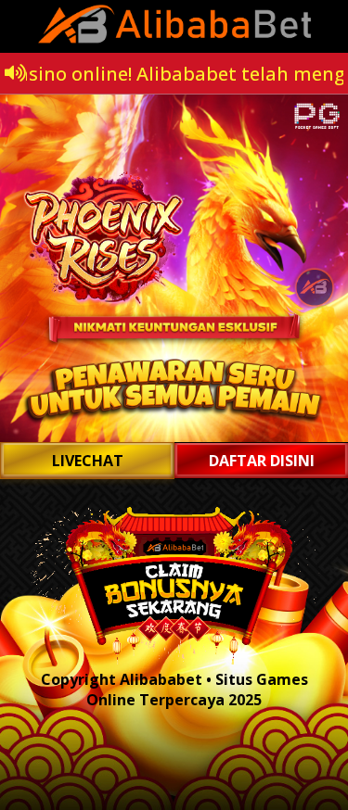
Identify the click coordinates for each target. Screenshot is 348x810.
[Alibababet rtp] (174, 268)
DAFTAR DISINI (262, 460)
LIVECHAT (87, 460)
